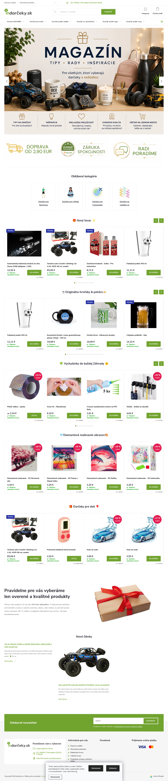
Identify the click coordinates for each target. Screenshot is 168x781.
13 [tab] (90, 354)
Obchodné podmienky (27, 3)
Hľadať (108, 12)
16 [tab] (96, 354)
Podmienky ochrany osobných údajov (81, 760)
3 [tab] (78, 282)
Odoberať (150, 721)
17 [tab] (98, 354)
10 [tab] (93, 282)
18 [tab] (100, 354)
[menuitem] (15, 21)
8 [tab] (89, 282)
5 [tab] (83, 282)
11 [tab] (86, 354)
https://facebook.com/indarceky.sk (48, 758)
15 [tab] (94, 354)
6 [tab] (85, 282)
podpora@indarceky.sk (44, 749)
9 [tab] (91, 282)
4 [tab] (80, 282)
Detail (34, 415)
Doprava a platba (10, 3)
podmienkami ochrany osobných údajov (128, 727)
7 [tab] (87, 282)
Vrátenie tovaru (75, 756)
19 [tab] (102, 354)
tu (76, 771)
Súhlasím (113, 768)
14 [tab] (92, 354)
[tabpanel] (24, 253)
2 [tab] (76, 282)
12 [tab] (88, 354)
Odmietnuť (95, 768)
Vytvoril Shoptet (158, 776)
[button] (6, 81)
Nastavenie (55, 777)
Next (161, 220)
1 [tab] (74, 282)
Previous (156, 220)
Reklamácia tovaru (76, 752)
